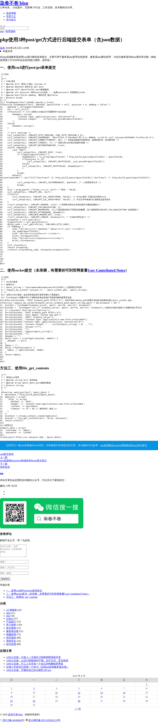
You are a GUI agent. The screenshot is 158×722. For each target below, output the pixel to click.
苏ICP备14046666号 (13, 720)
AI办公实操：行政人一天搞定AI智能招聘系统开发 (33, 657)
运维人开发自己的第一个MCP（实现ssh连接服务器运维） (37, 667)
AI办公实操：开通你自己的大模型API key (29, 670)
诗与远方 (11, 19)
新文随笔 (11, 628)
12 (79, 692)
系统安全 (11, 641)
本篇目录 (7, 51)
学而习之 (11, 16)
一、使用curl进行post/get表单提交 (24, 590)
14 (124, 692)
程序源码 (10, 31)
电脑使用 (11, 634)
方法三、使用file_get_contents (21, 597)
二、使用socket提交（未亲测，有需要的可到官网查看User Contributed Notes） (48, 593)
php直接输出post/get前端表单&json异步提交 (123, 445)
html (8, 613)
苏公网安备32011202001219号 (44, 720)
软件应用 (11, 644)
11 (56, 692)
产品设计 (11, 621)
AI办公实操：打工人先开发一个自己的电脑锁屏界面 (34, 663)
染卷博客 (11, 13)
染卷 (2, 48)
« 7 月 (78, 709)
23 (11, 701)
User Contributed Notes (106, 270)
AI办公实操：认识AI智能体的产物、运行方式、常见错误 (37, 660)
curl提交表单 (7, 454)
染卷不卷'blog (14, 3)
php (2, 31)
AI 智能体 (11, 610)
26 (79, 701)
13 (101, 692)
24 (34, 701)
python (9, 618)
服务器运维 (12, 631)
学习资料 (11, 624)
